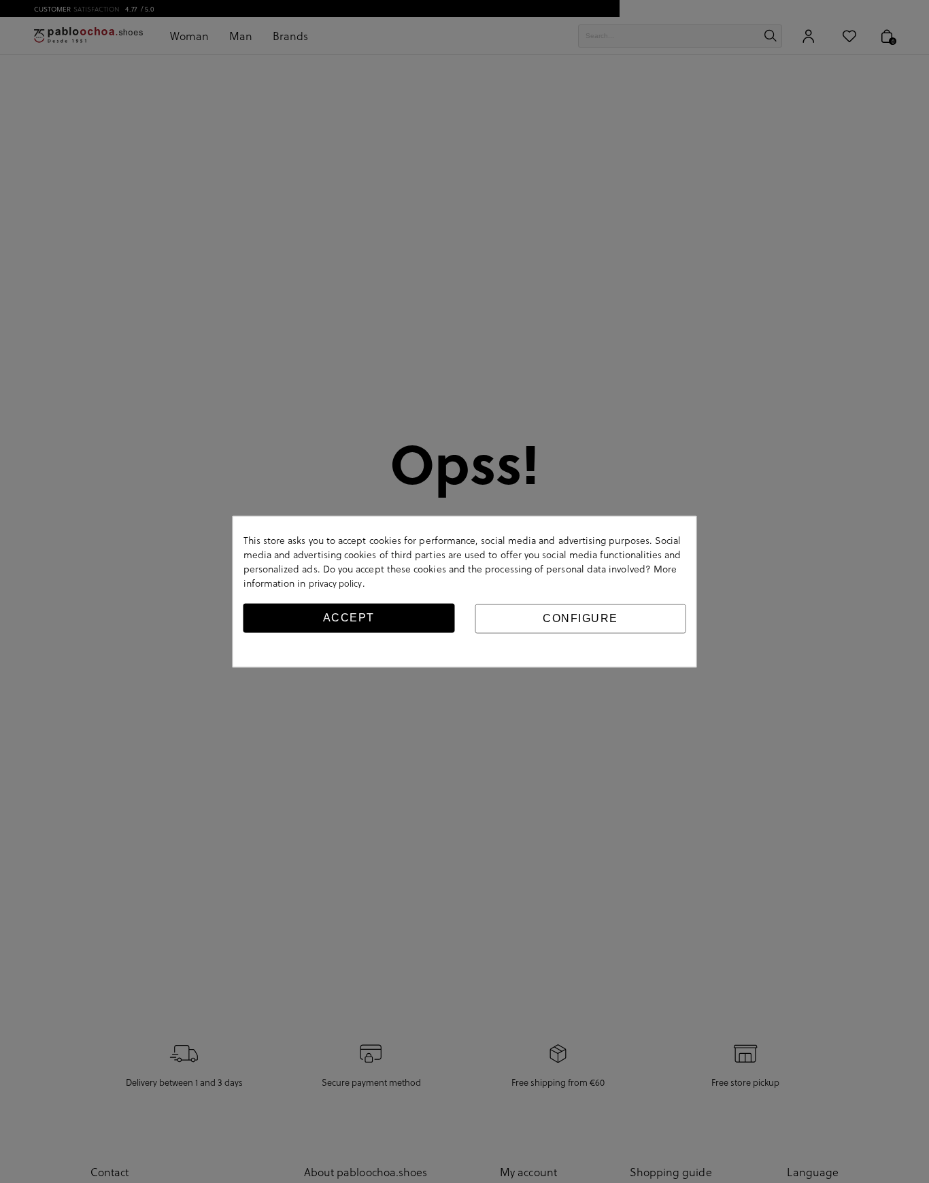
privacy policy (335, 583)
